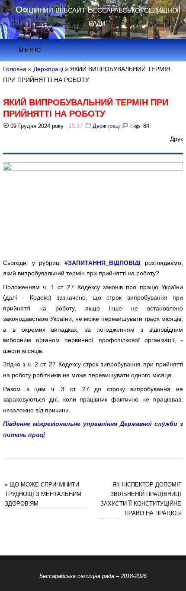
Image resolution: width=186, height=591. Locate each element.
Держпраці (48, 68)
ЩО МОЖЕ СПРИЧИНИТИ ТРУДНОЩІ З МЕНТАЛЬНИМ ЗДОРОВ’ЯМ (43, 494)
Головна (14, 68)
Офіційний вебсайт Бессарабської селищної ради (97, 15)
